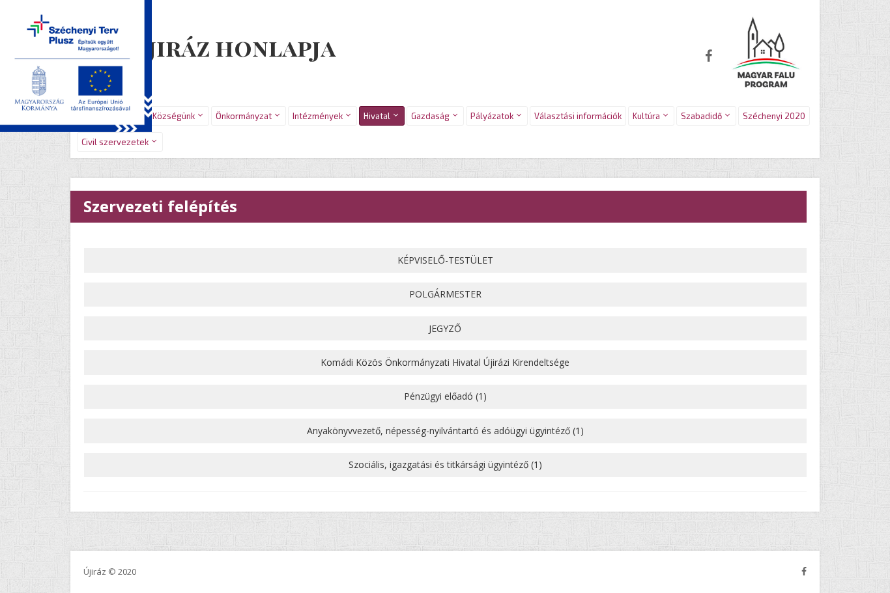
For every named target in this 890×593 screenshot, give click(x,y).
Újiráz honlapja (234, 46)
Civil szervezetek (115, 142)
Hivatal (377, 116)
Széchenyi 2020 (774, 116)
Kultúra (646, 116)
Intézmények (318, 116)
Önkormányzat (244, 116)
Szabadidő (701, 116)
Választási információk (578, 116)
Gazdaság (430, 116)
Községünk (173, 116)
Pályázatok (491, 116)
